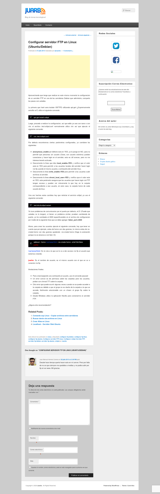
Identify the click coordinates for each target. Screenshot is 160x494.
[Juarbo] (35, 12)
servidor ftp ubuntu (48, 341)
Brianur (102, 159)
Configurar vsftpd (69, 339)
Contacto (48, 25)
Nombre (33, 438)
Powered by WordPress (111, 485)
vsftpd (57, 341)
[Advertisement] (59, 71)
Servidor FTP (80, 339)
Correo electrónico (36, 450)
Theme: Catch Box (128, 485)
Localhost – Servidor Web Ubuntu (46, 324)
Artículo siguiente (84, 35)
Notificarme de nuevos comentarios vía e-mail (45, 428)
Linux (49, 337)
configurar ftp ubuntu (35, 339)
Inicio (28, 25)
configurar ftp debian (67, 337)
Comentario (34, 401)
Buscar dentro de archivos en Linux (47, 318)
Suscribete (37, 25)
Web (31, 461)
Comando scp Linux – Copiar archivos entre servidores (55, 315)
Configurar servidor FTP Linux (53, 339)
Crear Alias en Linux (41, 321)
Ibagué (102, 164)
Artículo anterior (70, 35)
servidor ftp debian (34, 341)
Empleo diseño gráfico (107, 161)
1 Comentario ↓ (68, 51)
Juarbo (64, 341)
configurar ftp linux (80, 337)
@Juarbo (58, 51)
